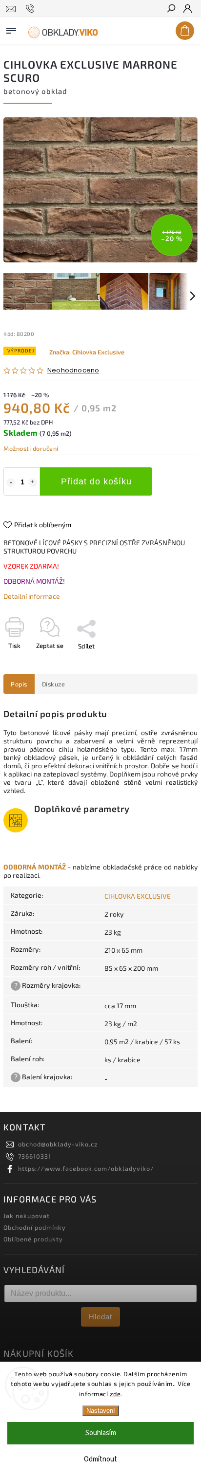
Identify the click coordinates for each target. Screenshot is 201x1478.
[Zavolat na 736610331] (31, 8)
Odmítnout (100, 1459)
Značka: (86, 352)
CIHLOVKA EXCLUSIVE (137, 896)
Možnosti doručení (31, 448)
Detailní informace (31, 596)
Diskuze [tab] (53, 684)
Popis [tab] (19, 684)
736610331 (34, 1156)
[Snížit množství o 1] (10, 482)
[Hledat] (170, 9)
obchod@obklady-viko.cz (58, 1144)
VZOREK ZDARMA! (31, 566)
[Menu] (11, 28)
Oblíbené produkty (33, 1239)
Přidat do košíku (96, 481)
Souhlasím (100, 1433)
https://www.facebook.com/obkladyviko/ (86, 1168)
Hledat (100, 1316)
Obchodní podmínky (34, 1227)
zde (115, 1394)
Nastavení (100, 1410)
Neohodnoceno (73, 371)
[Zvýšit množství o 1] (32, 482)
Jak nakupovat (26, 1215)
